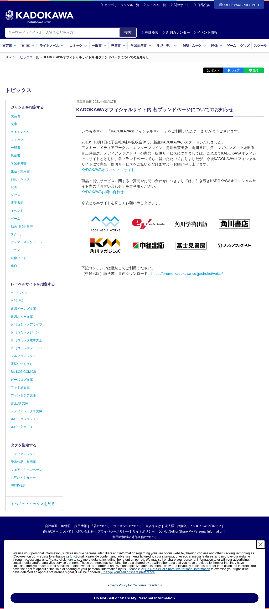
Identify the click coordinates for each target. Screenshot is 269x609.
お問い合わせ (84, 531)
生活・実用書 (20, 171)
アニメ (15, 250)
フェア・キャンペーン (26, 242)
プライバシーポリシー (113, 531)
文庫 (14, 124)
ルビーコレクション (25, 419)
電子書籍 (17, 203)
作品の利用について (57, 531)
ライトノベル (20, 132)
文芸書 (15, 116)
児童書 (15, 155)
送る (256, 70)
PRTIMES (18, 485)
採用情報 (80, 526)
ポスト (215, 70)
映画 (14, 187)
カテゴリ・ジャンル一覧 (122, 5)
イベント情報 (207, 32)
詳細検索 (151, 32)
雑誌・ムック (20, 179)
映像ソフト (19, 258)
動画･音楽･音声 (22, 226)
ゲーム (231, 46)
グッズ (245, 46)
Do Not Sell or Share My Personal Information (190, 531)
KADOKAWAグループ (205, 526)
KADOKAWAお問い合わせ (102, 192)
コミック (17, 140)
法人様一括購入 (176, 526)
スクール (260, 46)
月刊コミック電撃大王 (26, 340)
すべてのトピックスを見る (33, 504)
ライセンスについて (127, 526)
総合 (14, 266)
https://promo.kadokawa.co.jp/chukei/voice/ (187, 273)
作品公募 (204, 5)
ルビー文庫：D (21, 427)
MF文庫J (17, 301)
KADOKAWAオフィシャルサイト (108, 170)
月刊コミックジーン (25, 332)
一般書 (15, 147)
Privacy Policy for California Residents (134, 585)
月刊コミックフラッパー (28, 348)
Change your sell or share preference (128, 572)
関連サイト (182, 5)
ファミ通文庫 (20, 387)
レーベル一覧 (156, 5)
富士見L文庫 (19, 403)
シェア (235, 70)
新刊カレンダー (178, 32)
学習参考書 (19, 163)
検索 (128, 32)
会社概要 (51, 526)
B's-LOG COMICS (23, 372)
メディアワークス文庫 (26, 411)
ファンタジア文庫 (23, 395)
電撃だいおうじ (22, 364)
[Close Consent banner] (260, 544)
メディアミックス (23, 454)
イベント (17, 211)
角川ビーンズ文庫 (23, 309)
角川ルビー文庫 (22, 316)
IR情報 (66, 526)
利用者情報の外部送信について (134, 537)
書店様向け (153, 526)
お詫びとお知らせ (23, 477)
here (69, 559)
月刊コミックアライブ (26, 324)
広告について (100, 526)
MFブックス (19, 293)
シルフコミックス (23, 356)
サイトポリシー (144, 531)
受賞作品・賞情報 (23, 462)
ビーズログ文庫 (22, 379)
